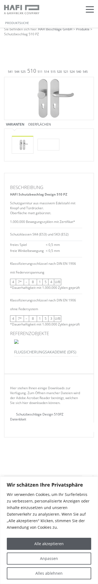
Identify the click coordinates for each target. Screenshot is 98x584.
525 (23, 72)
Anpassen (49, 558)
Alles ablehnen (49, 573)
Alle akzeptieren (49, 543)
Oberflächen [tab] (39, 124)
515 (53, 72)
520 (59, 72)
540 (78, 72)
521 (65, 72)
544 (16, 72)
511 (40, 72)
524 (72, 72)
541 (10, 72)
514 (46, 72)
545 (85, 72)
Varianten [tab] (15, 124)
